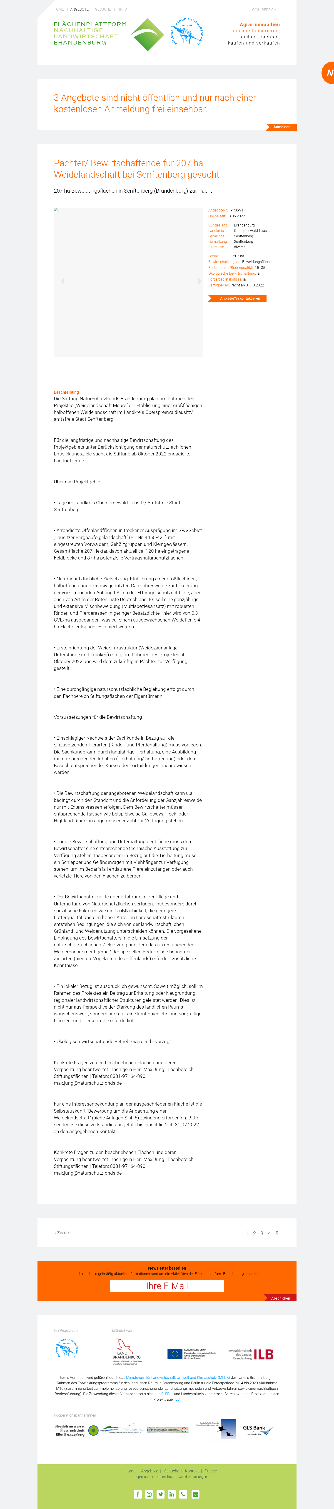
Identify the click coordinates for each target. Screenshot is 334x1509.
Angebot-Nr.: (218, 210)
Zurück (63, 1233)
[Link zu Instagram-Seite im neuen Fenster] (149, 1494)
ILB (177, 1399)
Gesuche (103, 9)
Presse (211, 1471)
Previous (59, 280)
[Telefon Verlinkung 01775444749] (183, 1494)
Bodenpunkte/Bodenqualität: (231, 268)
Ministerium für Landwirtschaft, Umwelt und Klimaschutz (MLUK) (178, 1377)
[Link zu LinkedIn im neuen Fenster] (171, 1494)
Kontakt (192, 1471)
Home (59, 9)
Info (123, 9)
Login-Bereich (263, 10)
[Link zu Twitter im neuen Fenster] (160, 1494)
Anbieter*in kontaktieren (239, 298)
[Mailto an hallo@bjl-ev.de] (195, 1494)
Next (197, 280)
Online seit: (217, 216)
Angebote (80, 9)
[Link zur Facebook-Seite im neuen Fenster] (138, 1494)
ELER (165, 1394)
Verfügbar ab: (219, 285)
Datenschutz (165, 1477)
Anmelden (282, 127)
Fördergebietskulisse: (225, 279)
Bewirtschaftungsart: (224, 262)
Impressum (143, 1477)
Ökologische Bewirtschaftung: (232, 273)
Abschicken (280, 1298)
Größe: (213, 256)
